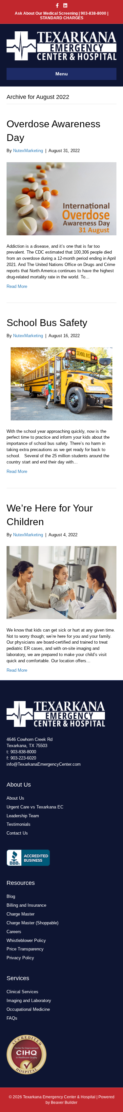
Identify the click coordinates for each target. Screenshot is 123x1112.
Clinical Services (22, 991)
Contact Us (17, 833)
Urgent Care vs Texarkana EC (35, 807)
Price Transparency (25, 949)
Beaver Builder (64, 1102)
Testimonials (19, 824)
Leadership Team (23, 815)
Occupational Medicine (28, 1009)
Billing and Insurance (26, 905)
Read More (17, 286)
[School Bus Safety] (61, 383)
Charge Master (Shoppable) (32, 922)
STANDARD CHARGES (61, 18)
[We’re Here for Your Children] (61, 582)
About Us (15, 798)
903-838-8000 (23, 751)
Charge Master (20, 914)
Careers (14, 931)
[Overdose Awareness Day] (61, 198)
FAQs (12, 1018)
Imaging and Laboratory (29, 1000)
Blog (11, 896)
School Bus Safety (47, 322)
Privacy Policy (20, 957)
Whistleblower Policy (26, 940)
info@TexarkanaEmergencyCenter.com (44, 764)
